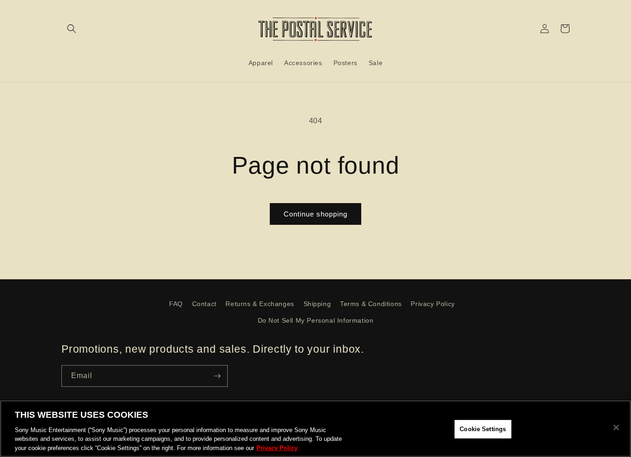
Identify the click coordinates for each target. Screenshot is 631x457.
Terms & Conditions (371, 303)
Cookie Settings (483, 429)
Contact (204, 303)
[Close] (616, 427)
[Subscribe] (217, 376)
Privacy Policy (433, 303)
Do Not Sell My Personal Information (316, 320)
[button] (71, 28)
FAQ (176, 303)
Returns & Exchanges (259, 303)
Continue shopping (315, 214)
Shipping (317, 303)
